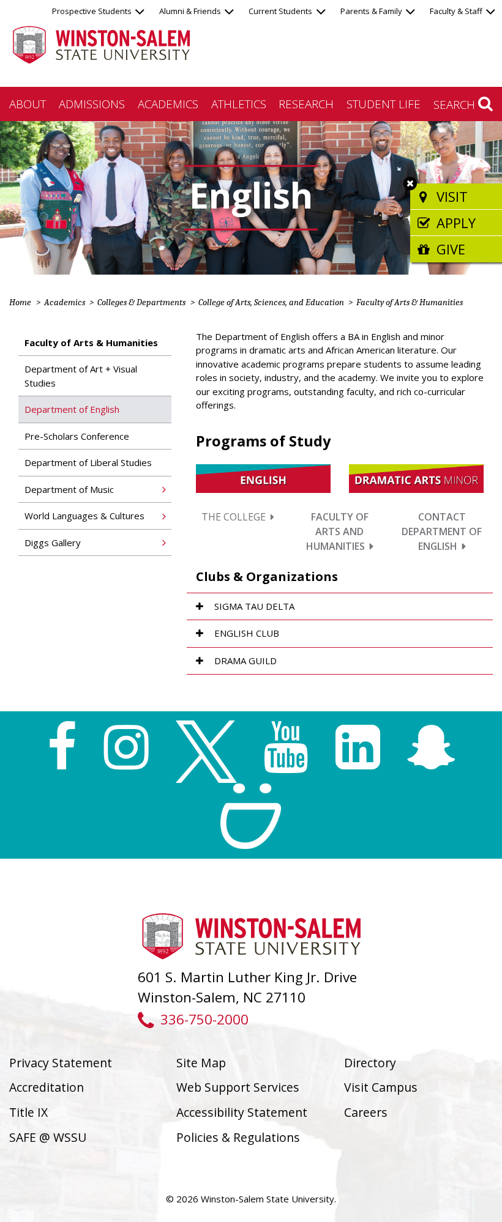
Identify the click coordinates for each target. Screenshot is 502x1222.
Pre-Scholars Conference (76, 436)
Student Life (384, 103)
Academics (168, 103)
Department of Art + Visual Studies (80, 376)
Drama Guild (245, 660)
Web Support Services (237, 1087)
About (27, 103)
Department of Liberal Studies (88, 462)
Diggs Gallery (52, 542)
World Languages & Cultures (84, 515)
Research (306, 103)
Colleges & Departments (141, 302)
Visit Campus (381, 1087)
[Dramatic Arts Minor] (416, 477)
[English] (263, 477)
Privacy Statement (60, 1062)
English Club (246, 633)
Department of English (71, 409)
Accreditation (46, 1087)
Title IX (28, 1112)
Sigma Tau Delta (254, 606)
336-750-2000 (204, 1019)
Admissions (92, 103)
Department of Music (69, 489)
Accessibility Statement (241, 1112)
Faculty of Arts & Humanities (409, 302)
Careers (366, 1112)
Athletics (238, 103)
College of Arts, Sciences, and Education (271, 302)
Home (20, 302)
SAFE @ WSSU (47, 1137)
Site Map (201, 1062)
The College (233, 517)
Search (455, 104)
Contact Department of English (442, 531)
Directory (370, 1062)
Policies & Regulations (238, 1137)
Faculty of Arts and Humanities (337, 531)
